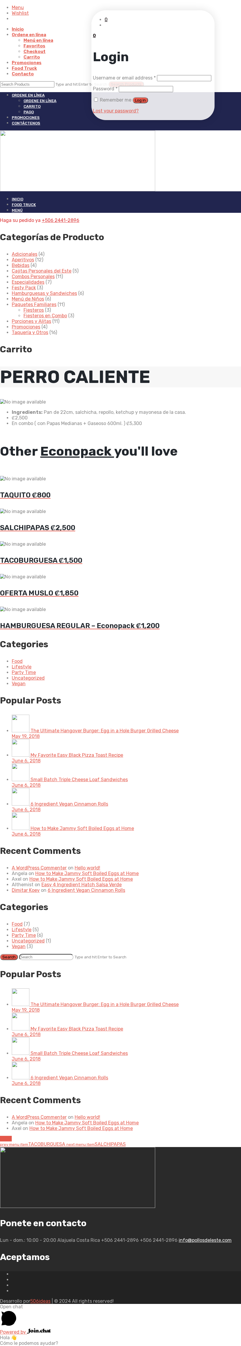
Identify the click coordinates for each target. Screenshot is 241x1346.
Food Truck (24, 68)
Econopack (77, 451)
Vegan (19, 683)
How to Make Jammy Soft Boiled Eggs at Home (87, 873)
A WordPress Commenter (39, 868)
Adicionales (24, 254)
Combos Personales (33, 276)
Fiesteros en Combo (45, 315)
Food (17, 661)
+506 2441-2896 (60, 220)
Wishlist (20, 13)
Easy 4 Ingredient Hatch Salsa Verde (81, 884)
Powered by (13, 1332)
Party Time (24, 672)
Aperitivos (23, 260)
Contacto (23, 74)
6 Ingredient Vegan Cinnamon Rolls (86, 890)
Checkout (35, 51)
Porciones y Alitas (31, 321)
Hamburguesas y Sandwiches (44, 293)
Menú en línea (38, 40)
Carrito (32, 57)
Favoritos (34, 46)
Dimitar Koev (26, 890)
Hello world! (87, 868)
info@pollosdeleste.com (205, 1240)
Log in (140, 100)
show (6, 1138)
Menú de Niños (28, 299)
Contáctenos (26, 123)
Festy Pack (24, 288)
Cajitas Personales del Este (41, 271)
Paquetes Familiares (34, 304)
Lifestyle (21, 667)
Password (105, 89)
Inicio (18, 29)
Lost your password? (116, 111)
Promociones (26, 62)
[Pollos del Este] (120, 160)
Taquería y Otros (30, 332)
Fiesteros (34, 310)
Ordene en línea (29, 34)
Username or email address (124, 78)
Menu (18, 7)
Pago (29, 112)
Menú (17, 210)
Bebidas (20, 265)
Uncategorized (28, 678)
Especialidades (28, 282)
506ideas (40, 1301)
